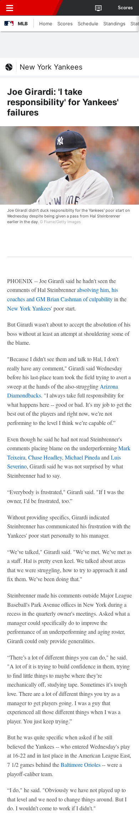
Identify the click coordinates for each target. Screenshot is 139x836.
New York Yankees (51, 67)
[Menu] (9, 8)
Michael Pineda (82, 457)
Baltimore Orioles (81, 764)
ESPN (38, 8)
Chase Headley (45, 457)
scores (125, 7)
